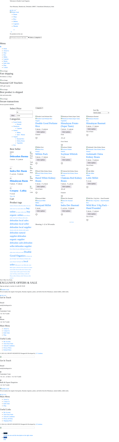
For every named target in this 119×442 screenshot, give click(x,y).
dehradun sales (16, 242)
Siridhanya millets (24, 273)
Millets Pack (41, 154)
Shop (15, 17)
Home (15, 14)
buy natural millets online (21, 208)
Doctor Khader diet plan (15, 249)
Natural (15, 130)
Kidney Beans (21, 141)
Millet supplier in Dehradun (15, 267)
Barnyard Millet (43, 205)
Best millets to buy (25, 205)
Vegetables (20, 143)
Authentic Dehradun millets (15, 205)
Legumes (16, 24)
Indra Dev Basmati (70, 205)
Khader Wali (20, 261)
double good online (20, 252)
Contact (5, 67)
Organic (15, 136)
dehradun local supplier (20, 227)
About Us (6, 50)
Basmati (19, 124)
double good (22, 249)
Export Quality (17, 122)
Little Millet (92, 178)
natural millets (13, 269)
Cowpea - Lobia (18, 190)
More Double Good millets (26, 267)
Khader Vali (15, 261)
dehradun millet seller (14, 230)
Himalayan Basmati (95, 123)
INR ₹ (5, 438)
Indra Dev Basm (18, 171)
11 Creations (39, 353)
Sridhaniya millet (19, 275)
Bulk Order (6, 63)
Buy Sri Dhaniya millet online (22, 217)
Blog (4, 65)
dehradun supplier (23, 246)
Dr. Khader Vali (15, 258)
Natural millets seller (20, 269)
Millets (15, 21)
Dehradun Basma (19, 156)
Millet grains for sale (19, 265)
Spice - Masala (21, 134)
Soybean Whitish (69, 154)
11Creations (39, 424)
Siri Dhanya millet (16, 273)
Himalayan (16, 126)
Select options (41, 132)
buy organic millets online (21, 212)
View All (12, 196)
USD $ (18, 434)
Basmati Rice (20, 139)
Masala (15, 26)
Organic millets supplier (18, 271)
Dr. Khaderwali (22, 258)
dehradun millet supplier (24, 230)
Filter (12, 115)
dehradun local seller (19, 224)
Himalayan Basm (19, 180)
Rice (14, 19)
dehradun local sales (19, 220)
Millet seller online (27, 265)
